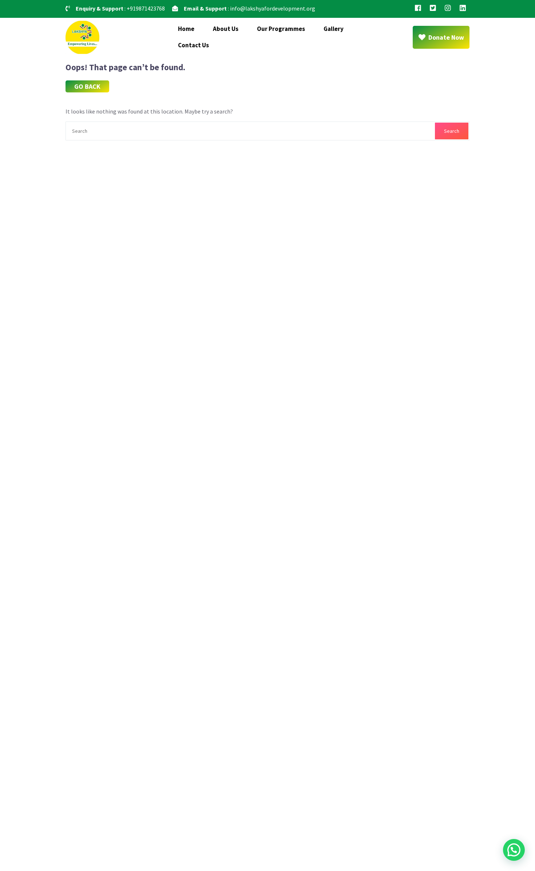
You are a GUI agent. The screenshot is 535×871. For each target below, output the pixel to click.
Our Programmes (281, 29)
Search (451, 131)
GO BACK (87, 86)
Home (186, 29)
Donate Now (446, 37)
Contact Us (193, 45)
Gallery (334, 29)
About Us (225, 29)
